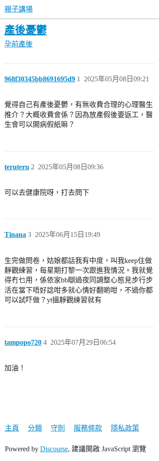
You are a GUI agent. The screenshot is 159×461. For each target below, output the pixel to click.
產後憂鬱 (25, 30)
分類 (35, 428)
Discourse (54, 449)
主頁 (12, 428)
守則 (58, 428)
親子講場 (18, 9)
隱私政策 (125, 428)
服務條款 (88, 428)
